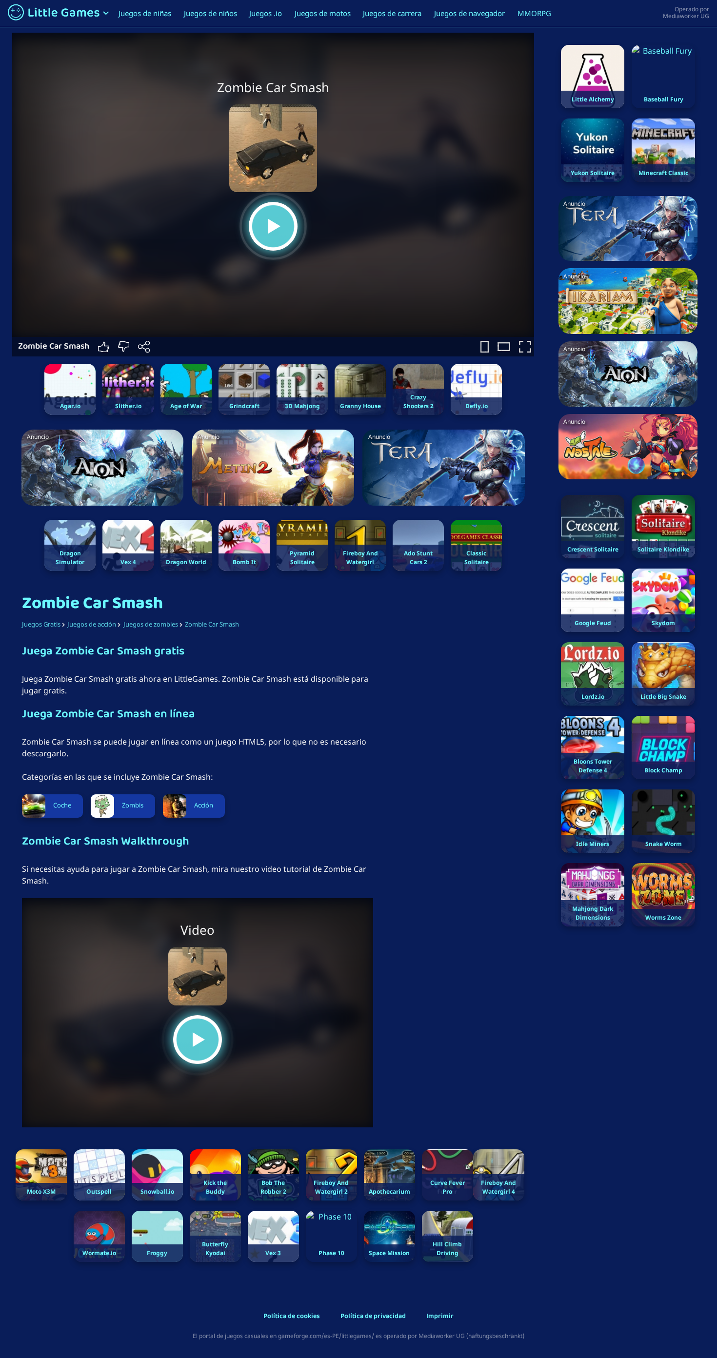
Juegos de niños (210, 13)
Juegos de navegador (469, 13)
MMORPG (534, 13)
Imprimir (440, 1317)
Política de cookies (291, 1317)
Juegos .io (265, 13)
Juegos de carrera (392, 13)
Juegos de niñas (145, 13)
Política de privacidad (373, 1317)
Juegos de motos (323, 13)
